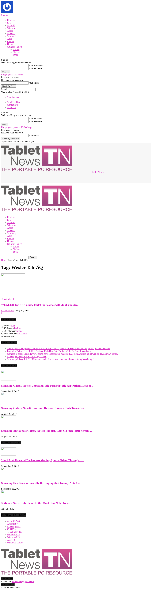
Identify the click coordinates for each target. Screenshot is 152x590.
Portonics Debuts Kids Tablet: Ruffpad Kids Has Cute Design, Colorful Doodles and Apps (49, 351)
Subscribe (22, 333)
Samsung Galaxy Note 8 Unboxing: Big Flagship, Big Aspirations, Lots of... (47, 385)
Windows (11, 28)
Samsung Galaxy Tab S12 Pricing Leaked (26, 356)
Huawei (11, 44)
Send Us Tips (13, 102)
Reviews (11, 20)
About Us (11, 107)
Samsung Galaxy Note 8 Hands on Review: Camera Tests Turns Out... (43, 408)
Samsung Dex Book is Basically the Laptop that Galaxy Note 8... (40, 483)
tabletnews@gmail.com (23, 581)
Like (13, 325)
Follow (17, 328)
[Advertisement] (36, 177)
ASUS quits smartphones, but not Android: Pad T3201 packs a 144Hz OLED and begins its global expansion (58, 348)
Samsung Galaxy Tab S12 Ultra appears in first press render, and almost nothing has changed (50, 359)
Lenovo (10, 41)
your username (35, 65)
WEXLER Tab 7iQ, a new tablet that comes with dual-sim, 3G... (40, 304)
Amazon (11, 33)
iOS (9, 22)
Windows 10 (15, 542)
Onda (15, 55)
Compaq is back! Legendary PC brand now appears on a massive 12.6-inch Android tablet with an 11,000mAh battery (62, 354)
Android (11, 25)
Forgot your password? (12, 74)
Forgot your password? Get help (16, 127)
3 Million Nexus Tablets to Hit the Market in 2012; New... (36, 503)
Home (4, 260)
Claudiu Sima (7, 310)
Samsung (11, 36)
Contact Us (12, 105)
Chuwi (16, 49)
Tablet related (7, 299)
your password (35, 68)
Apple (10, 30)
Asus (9, 38)
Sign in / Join (13, 97)
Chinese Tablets (14, 47)
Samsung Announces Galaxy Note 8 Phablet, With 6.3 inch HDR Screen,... (46, 430)
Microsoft (13, 534)
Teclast (16, 52)
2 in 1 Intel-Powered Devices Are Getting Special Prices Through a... (42, 460)
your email (34, 83)
